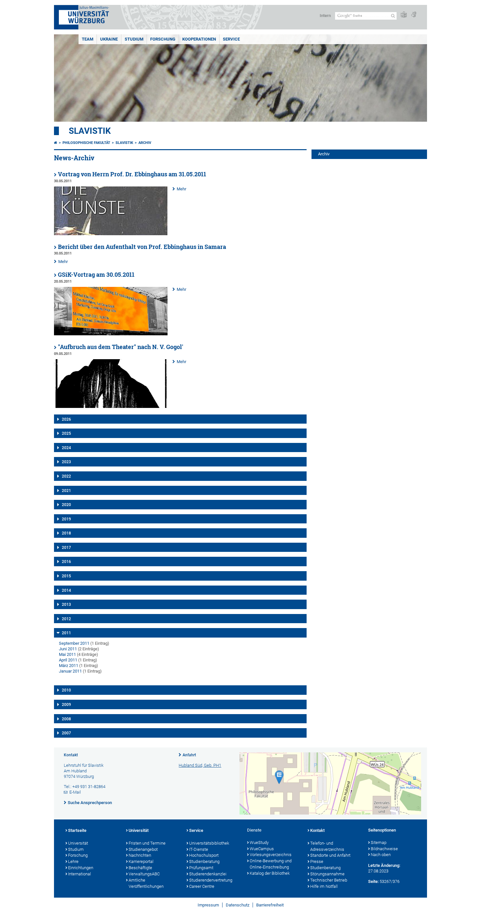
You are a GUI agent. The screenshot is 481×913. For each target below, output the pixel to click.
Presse (316, 861)
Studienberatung (204, 861)
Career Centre (201, 886)
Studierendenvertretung (210, 880)
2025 (66, 433)
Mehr (181, 188)
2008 (66, 719)
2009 (66, 704)
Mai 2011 (67, 654)
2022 (66, 476)
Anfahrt (189, 755)
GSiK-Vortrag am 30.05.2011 (96, 274)
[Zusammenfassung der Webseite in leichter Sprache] (404, 14)
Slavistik (90, 131)
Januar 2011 (70, 671)
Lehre (73, 861)
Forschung (162, 39)
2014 (66, 590)
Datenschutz (237, 905)
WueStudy (259, 842)
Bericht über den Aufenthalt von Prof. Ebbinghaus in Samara (142, 247)
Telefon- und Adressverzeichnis (327, 846)
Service (231, 39)
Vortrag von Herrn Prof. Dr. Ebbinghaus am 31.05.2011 (132, 174)
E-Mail (75, 792)
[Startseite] (55, 143)
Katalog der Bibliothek (270, 873)
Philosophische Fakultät (86, 143)
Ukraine (109, 39)
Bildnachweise (384, 848)
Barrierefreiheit (270, 905)
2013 (66, 604)
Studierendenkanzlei (207, 873)
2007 (66, 733)
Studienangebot (143, 849)
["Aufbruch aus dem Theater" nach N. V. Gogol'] (111, 406)
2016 (66, 561)
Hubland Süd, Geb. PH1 (200, 765)
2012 (66, 619)
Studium (134, 39)
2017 (66, 547)
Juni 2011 (68, 648)
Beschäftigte (140, 867)
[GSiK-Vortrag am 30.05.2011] (111, 333)
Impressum (208, 905)
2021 (66, 490)
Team (87, 39)
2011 (66, 633)
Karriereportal (141, 861)
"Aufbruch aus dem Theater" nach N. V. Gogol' (120, 347)
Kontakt (317, 830)
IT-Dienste (198, 849)
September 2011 (74, 643)
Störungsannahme (327, 873)
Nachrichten (140, 855)
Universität (78, 843)
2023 (66, 462)
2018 (66, 533)
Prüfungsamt (201, 867)
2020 (66, 504)
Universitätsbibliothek (209, 843)
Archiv (144, 143)
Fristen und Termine (147, 843)
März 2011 (68, 665)
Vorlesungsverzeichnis (271, 854)
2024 (66, 448)
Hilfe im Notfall (324, 886)
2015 (66, 576)
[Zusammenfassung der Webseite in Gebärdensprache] (413, 14)
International (79, 873)
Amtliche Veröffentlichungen (146, 883)
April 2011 (68, 660)
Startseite (77, 830)
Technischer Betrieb (328, 880)
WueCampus (262, 848)
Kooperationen (199, 39)
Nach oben (381, 854)
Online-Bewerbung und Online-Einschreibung (271, 863)
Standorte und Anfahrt (330, 855)
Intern (325, 15)
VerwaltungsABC (144, 873)
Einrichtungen (80, 867)
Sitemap (378, 842)
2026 (66, 419)
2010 (66, 690)
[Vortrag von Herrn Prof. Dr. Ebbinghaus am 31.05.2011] (111, 233)
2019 (66, 519)
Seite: (373, 881)
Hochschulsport (204, 855)
